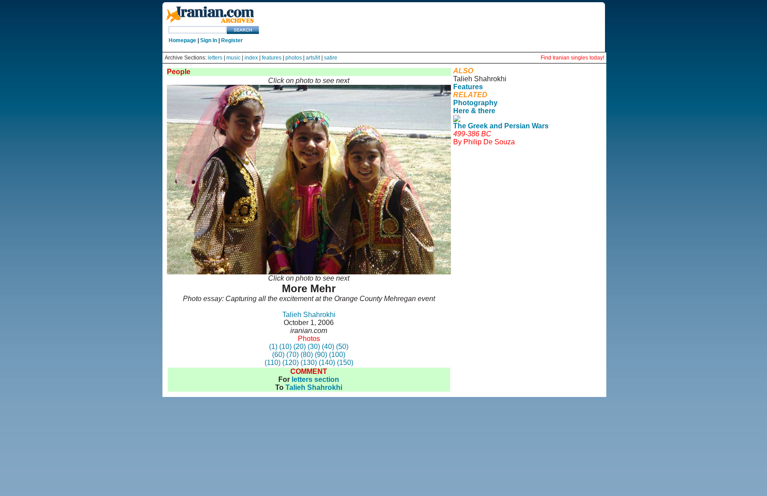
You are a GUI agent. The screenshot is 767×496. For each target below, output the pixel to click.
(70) (292, 354)
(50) (342, 346)
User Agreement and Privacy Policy (525, 162)
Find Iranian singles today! (572, 58)
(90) (321, 354)
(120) (290, 362)
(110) (273, 362)
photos (293, 58)
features (271, 58)
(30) (314, 346)
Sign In (208, 40)
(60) (278, 354)
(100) (337, 354)
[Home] (210, 23)
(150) (345, 362)
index (251, 58)
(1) (273, 346)
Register (232, 40)
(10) (285, 346)
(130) (308, 362)
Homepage (182, 40)
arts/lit (313, 58)
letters (215, 58)
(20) (299, 346)
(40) (328, 346)
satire (330, 58)
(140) (327, 362)
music (233, 58)
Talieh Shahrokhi (309, 314)
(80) (306, 354)
